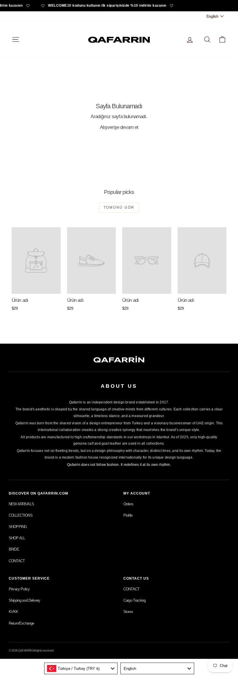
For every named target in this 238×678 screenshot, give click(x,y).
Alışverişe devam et (119, 127)
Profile (127, 515)
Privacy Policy (19, 589)
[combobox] (81, 668)
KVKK (13, 612)
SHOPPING (18, 526)
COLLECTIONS (21, 515)
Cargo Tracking (134, 600)
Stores (128, 612)
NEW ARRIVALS (21, 504)
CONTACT (17, 561)
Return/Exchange (21, 623)
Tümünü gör (119, 207)
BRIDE (14, 549)
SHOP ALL (17, 538)
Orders (128, 504)
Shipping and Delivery (24, 600)
